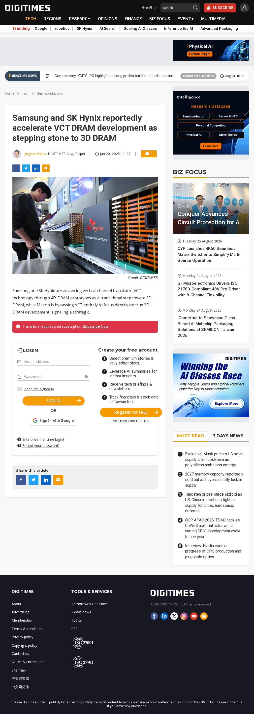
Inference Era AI (178, 28)
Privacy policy (22, 637)
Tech (26, 93)
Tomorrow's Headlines (198, 76)
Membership (22, 620)
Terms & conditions (27, 628)
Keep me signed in (39, 389)
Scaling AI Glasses (140, 28)
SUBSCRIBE (223, 8)
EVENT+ (186, 18)
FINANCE (133, 18)
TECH (30, 18)
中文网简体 (20, 686)
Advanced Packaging (219, 28)
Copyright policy (24, 645)
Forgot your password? (41, 445)
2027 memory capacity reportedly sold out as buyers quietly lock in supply (214, 480)
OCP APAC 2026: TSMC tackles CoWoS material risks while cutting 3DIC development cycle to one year (212, 528)
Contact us (20, 653)
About (16, 603)
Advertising (20, 612)
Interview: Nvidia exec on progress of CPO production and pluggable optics (213, 551)
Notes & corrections (28, 661)
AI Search (108, 28)
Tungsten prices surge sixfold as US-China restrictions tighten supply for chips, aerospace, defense (213, 502)
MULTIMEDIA (213, 18)
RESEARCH (80, 18)
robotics (62, 28)
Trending (21, 28)
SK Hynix (84, 28)
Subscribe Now (95, 326)
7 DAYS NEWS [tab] (228, 435)
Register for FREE (130, 412)
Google (41, 28)
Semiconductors (50, 93)
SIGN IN (53, 400)
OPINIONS (107, 18)
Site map (19, 670)
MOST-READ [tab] (190, 435)
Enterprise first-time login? (43, 439)
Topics (76, 620)
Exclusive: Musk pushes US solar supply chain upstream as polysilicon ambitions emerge (214, 460)
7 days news (81, 612)
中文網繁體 (20, 678)
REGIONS (53, 18)
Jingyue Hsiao (35, 153)
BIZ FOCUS (159, 18)
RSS (74, 628)
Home (9, 93)
